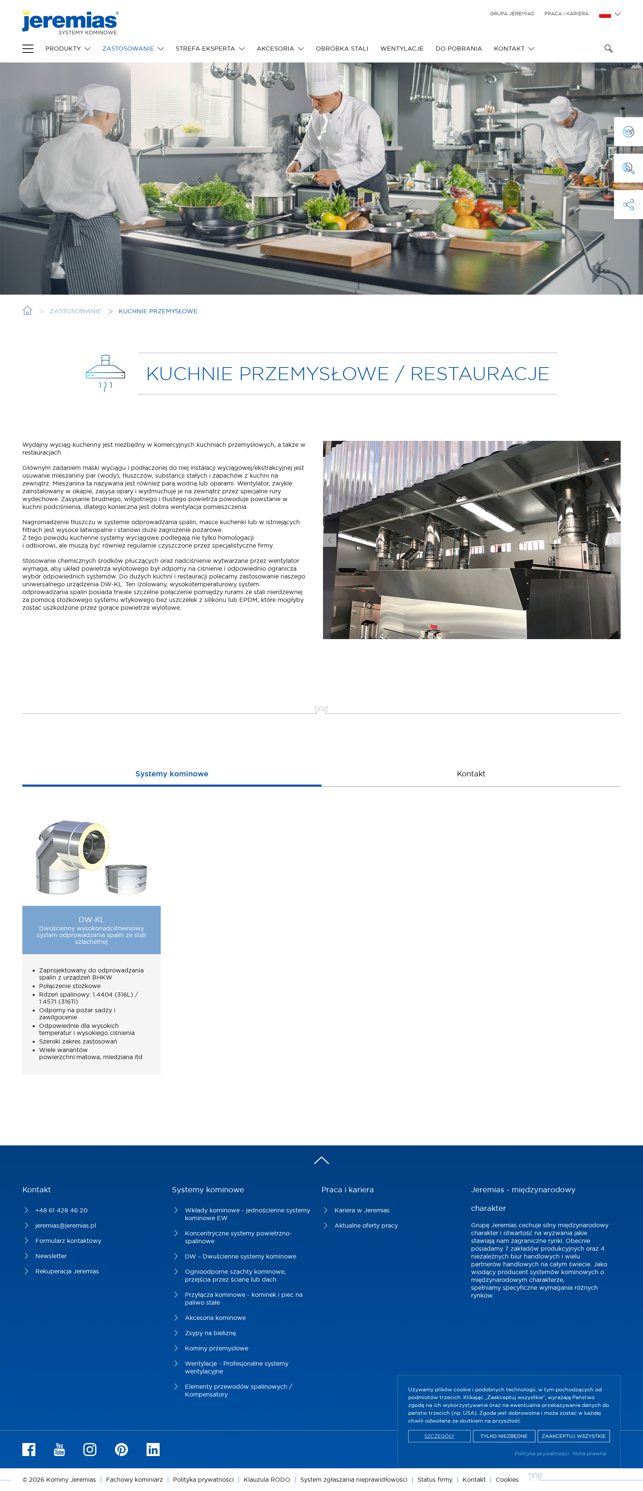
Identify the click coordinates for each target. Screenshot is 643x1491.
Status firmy (435, 1479)
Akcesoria (275, 48)
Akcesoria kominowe (215, 1317)
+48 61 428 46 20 (61, 1210)
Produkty (63, 48)
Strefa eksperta (205, 48)
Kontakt (509, 48)
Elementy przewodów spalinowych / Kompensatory (238, 1390)
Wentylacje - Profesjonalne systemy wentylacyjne (236, 1367)
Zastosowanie (128, 48)
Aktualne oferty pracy (366, 1225)
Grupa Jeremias (512, 13)
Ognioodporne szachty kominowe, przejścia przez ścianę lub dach (235, 1275)
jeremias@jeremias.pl (65, 1225)
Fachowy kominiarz (134, 1479)
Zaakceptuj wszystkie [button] (574, 1436)
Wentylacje (402, 48)
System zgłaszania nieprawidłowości (353, 1479)
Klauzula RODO (267, 1479)
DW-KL (92, 919)
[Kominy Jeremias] (70, 30)
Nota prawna (589, 1453)
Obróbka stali (342, 48)
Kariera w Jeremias (362, 1210)
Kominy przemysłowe (216, 1348)
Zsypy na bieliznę (210, 1333)
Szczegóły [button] (439, 1436)
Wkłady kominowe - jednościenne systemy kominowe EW (247, 1214)
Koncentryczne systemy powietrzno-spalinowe (238, 1237)
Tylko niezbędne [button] (504, 1436)
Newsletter (51, 1256)
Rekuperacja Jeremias (67, 1271)
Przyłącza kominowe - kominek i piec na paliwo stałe (244, 1298)
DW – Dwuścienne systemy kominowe (240, 1256)
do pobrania (459, 48)
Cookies (507, 1479)
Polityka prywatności (542, 1453)
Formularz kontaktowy (68, 1240)
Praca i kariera (566, 13)
